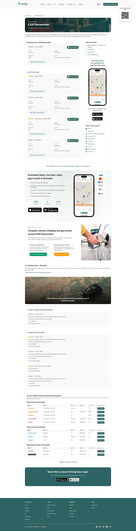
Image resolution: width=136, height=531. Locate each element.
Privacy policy (48, 262)
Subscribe (60, 257)
